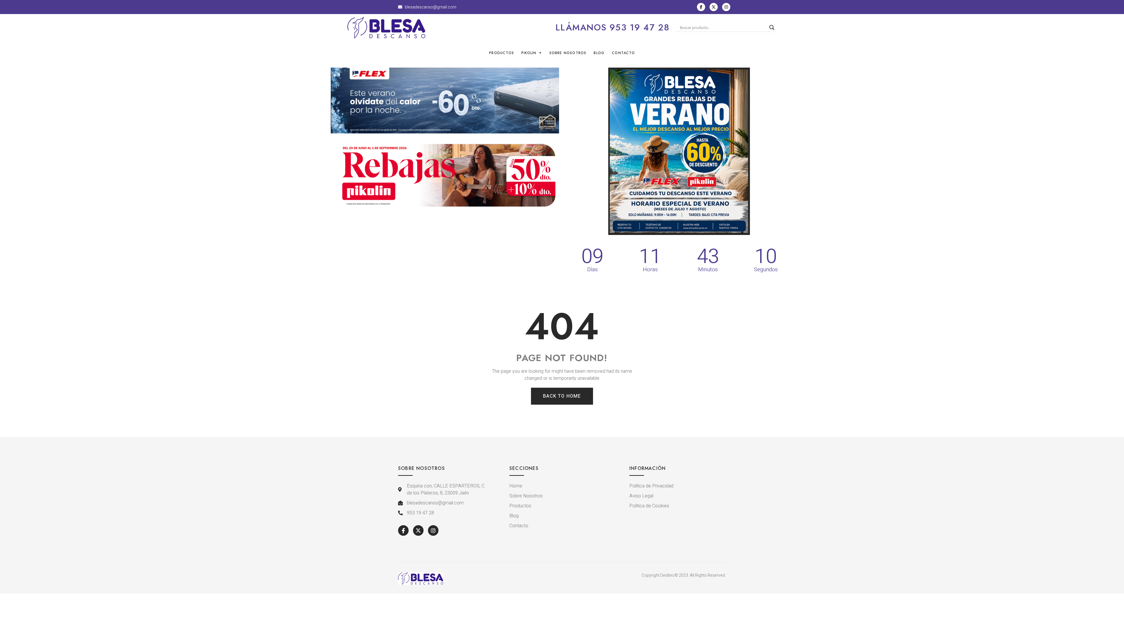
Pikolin (528, 53)
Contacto (623, 53)
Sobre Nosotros (568, 53)
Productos (501, 53)
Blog (599, 53)
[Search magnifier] (772, 27)
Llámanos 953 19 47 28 (613, 27)
